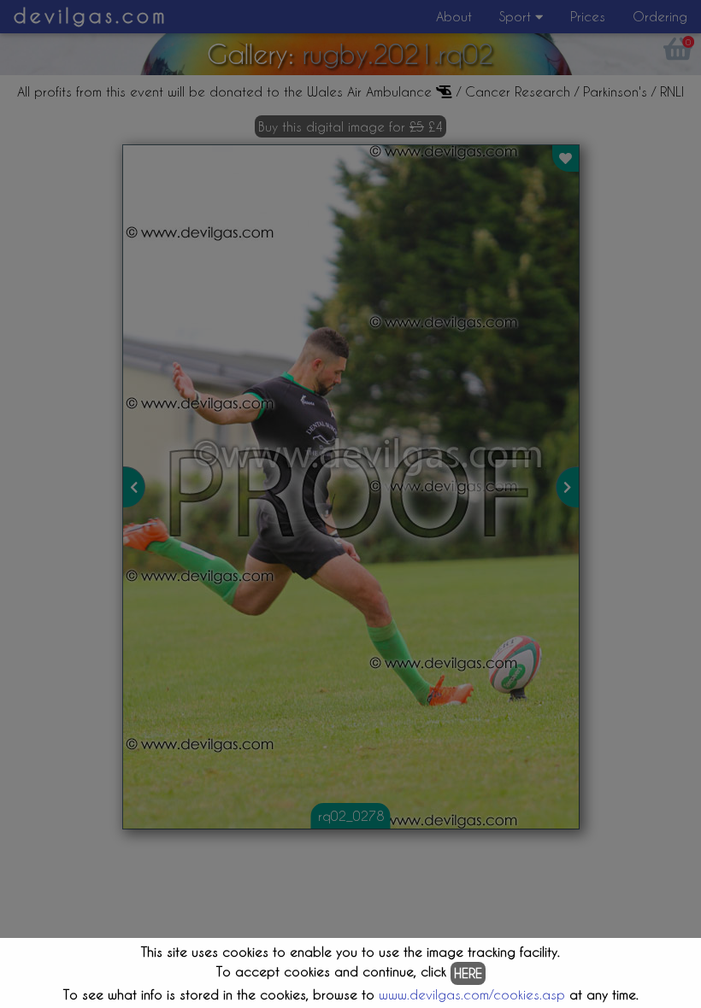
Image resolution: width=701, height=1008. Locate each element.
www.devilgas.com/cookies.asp (472, 994)
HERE (468, 973)
